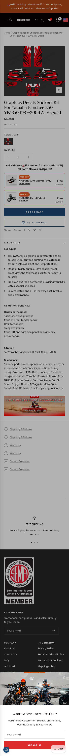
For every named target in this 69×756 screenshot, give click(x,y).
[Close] (64, 677)
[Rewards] (6, 750)
